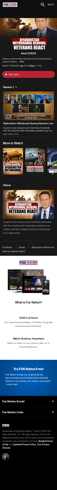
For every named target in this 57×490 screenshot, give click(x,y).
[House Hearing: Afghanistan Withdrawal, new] (13, 174)
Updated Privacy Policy (24, 445)
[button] (42, 4)
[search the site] (42, 4)
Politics (32, 66)
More (22, 62)
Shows (22, 247)
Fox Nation (7, 247)
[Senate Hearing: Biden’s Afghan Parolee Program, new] (35, 174)
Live (21, 66)
